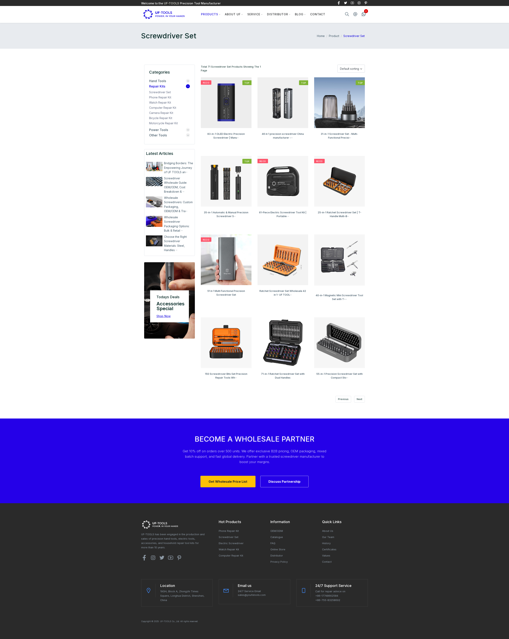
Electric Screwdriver (231, 543)
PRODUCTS (209, 14)
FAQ (272, 543)
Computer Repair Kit (162, 107)
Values (326, 555)
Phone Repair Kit (160, 97)
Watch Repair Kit (160, 102)
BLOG (299, 14)
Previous (343, 399)
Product (334, 36)
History (326, 543)
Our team (328, 537)
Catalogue (276, 537)
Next (359, 399)
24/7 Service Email (249, 591)
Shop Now (163, 316)
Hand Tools (157, 81)
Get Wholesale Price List (228, 482)
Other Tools (158, 135)
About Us (327, 530)
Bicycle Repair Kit (160, 118)
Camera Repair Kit (161, 113)
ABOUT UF (233, 14)
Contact (317, 14)
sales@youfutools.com (252, 594)
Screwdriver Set (160, 92)
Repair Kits (157, 86)
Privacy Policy (279, 561)
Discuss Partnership (284, 482)
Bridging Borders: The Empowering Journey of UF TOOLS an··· (178, 167)
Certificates (329, 549)
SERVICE (253, 14)
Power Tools (158, 130)
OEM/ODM (276, 530)
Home (321, 36)
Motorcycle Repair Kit (163, 123)
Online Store (277, 549)
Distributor (277, 14)
